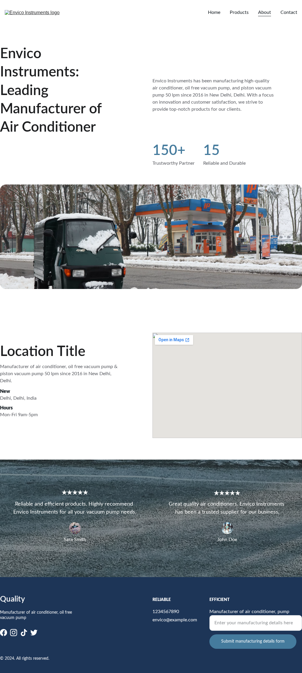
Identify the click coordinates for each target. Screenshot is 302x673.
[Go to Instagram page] (13, 632)
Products (239, 12)
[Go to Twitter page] (33, 632)
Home (214, 12)
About (264, 12)
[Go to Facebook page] (3, 632)
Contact (288, 12)
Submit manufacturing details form (253, 641)
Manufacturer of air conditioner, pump (249, 611)
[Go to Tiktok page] (23, 632)
